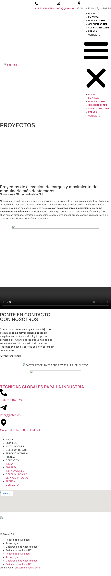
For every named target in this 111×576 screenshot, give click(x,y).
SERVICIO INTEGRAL (99, 27)
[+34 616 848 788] (36, 3)
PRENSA (92, 31)
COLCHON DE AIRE (98, 24)
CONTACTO (94, 35)
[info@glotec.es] (58, 3)
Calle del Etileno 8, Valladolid (20, 430)
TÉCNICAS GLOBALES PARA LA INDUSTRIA (42, 386)
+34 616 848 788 (44, 8)
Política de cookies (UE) (19, 550)
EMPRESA (93, 17)
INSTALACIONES (97, 20)
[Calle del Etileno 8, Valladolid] (3, 422)
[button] (96, 65)
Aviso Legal (12, 543)
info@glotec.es (65, 8)
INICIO (91, 13)
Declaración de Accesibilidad (22, 546)
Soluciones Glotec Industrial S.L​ (22, 194)
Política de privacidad (18, 539)
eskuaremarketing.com (27, 567)
